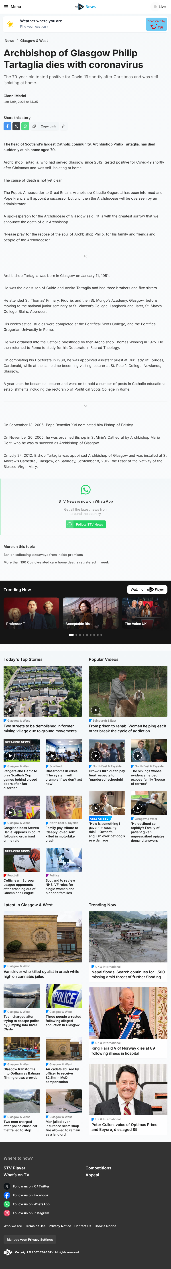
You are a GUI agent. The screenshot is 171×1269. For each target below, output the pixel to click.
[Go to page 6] (91, 635)
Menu (16, 6)
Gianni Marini (15, 96)
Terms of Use (35, 1226)
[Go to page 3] (80, 635)
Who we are (13, 1226)
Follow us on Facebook (31, 1195)
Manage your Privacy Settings (30, 1239)
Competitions (98, 1168)
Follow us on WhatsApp (31, 1204)
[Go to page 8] (98, 635)
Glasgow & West (34, 41)
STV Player (14, 1168)
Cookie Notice (105, 1226)
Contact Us (82, 1226)
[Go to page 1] (71, 635)
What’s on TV (16, 1175)
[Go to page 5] (87, 635)
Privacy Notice (60, 1226)
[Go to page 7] (94, 635)
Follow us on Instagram (31, 1213)
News (9, 41)
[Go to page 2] (76, 635)
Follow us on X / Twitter (31, 1186)
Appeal (92, 1175)
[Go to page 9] (101, 635)
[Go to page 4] (83, 635)
